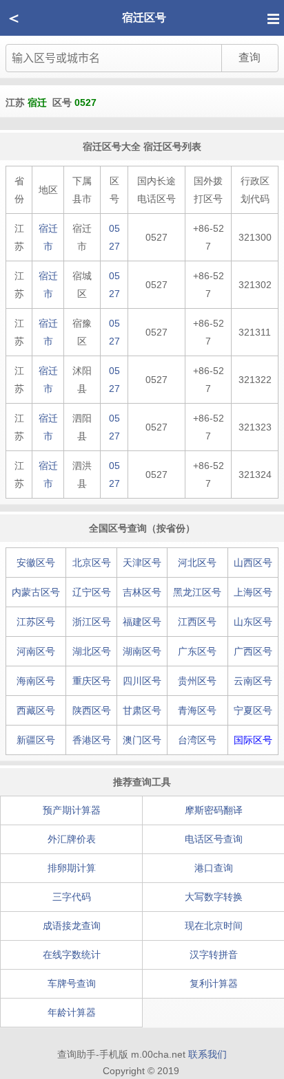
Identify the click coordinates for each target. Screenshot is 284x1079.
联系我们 (207, 1054)
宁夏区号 (253, 710)
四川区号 (142, 680)
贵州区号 (197, 680)
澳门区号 (142, 739)
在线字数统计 (72, 954)
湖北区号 (91, 651)
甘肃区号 (142, 710)
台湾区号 (197, 739)
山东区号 (253, 621)
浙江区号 (91, 621)
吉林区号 (142, 592)
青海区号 (197, 710)
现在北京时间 (214, 925)
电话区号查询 (214, 838)
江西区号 (197, 621)
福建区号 (142, 621)
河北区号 (197, 562)
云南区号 (253, 680)
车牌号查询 (72, 983)
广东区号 (197, 651)
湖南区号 (142, 651)
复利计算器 (214, 983)
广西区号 (253, 651)
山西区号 (253, 562)
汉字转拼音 (214, 954)
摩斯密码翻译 (214, 810)
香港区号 (91, 739)
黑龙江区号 (197, 592)
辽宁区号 (91, 592)
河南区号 (36, 651)
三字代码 (71, 896)
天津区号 (142, 562)
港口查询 (213, 867)
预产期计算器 (72, 810)
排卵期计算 (72, 867)
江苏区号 (36, 621)
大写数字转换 (214, 896)
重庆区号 (91, 680)
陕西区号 (91, 710)
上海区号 (253, 592)
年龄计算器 (72, 1012)
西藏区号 (36, 710)
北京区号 (91, 562)
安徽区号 (36, 562)
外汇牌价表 (72, 838)
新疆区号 (36, 739)
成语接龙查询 (72, 925)
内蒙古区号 (36, 592)
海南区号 (36, 680)
